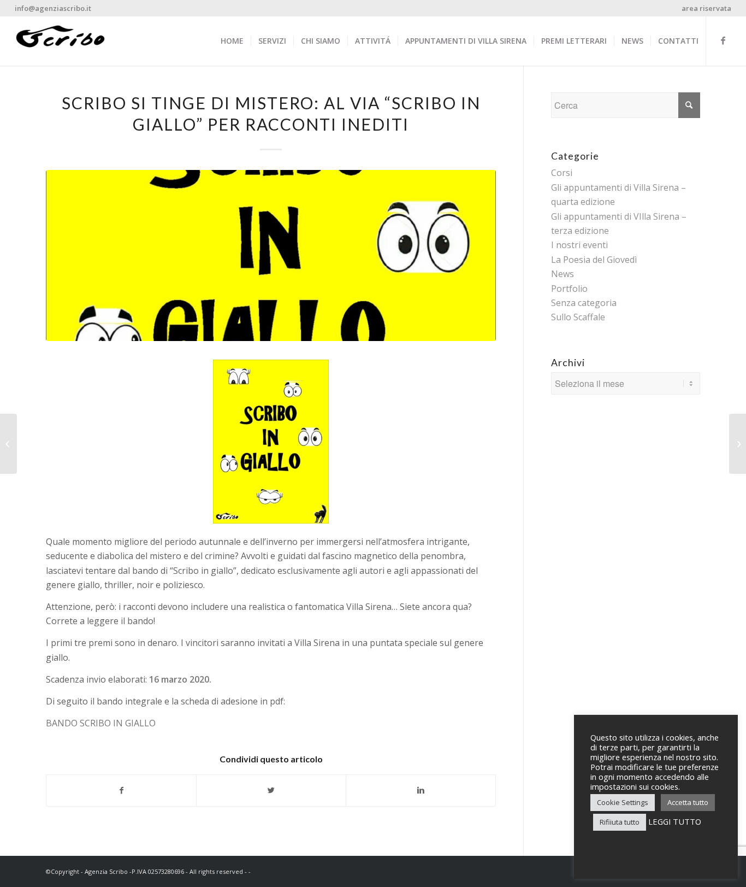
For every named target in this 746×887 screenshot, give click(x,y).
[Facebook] (723, 40)
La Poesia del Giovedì (594, 260)
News (562, 274)
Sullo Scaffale (578, 317)
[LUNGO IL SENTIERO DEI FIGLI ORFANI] (8, 444)
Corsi (561, 173)
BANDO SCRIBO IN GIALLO (101, 723)
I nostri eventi (579, 245)
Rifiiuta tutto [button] (620, 822)
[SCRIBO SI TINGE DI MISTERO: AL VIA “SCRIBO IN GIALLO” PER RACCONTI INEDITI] (271, 255)
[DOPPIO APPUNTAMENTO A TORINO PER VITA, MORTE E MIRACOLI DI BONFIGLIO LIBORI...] (737, 444)
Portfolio (569, 289)
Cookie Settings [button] (622, 802)
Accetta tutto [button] (687, 802)
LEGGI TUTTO (674, 821)
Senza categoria (584, 303)
